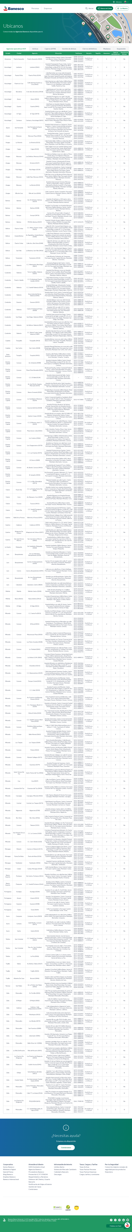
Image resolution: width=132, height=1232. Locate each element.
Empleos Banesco (9, 1177)
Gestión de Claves (35, 1187)
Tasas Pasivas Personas (88, 1169)
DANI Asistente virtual (37, 1167)
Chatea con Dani (115, 1226)
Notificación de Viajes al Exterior (40, 1184)
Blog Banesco (8, 1174)
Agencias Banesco (35, 1169)
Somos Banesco (8, 1167)
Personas (35, 8)
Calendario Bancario (61, 1172)
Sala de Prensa (8, 1172)
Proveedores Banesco (36, 1172)
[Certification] (76, 1210)
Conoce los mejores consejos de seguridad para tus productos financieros (116, 1169)
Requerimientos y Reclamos (38, 1177)
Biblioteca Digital (9, 1169)
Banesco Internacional (11, 1179)
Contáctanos (66, 1147)
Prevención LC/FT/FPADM (38, 1174)
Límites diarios (59, 1167)
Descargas (58, 1174)
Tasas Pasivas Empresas (88, 1172)
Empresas (48, 8)
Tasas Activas (84, 1167)
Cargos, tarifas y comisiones (89, 1174)
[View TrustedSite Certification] (57, 1209)
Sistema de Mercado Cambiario (65, 1169)
